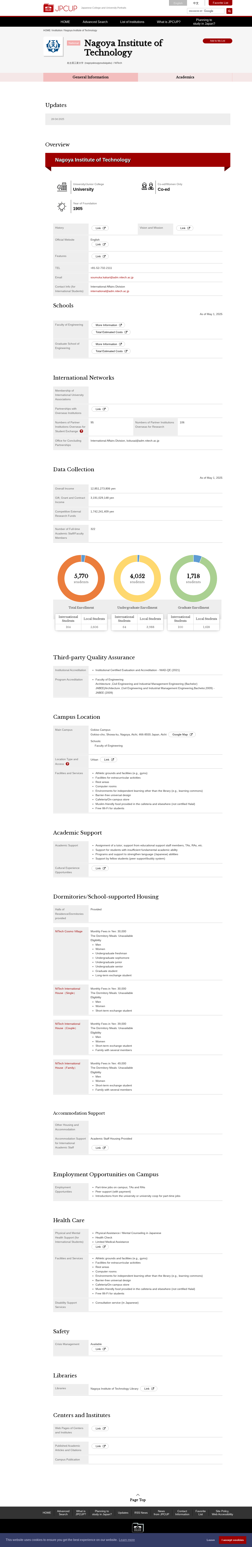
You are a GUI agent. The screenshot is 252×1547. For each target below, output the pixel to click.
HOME (65, 22)
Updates (123, 1512)
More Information (106, 325)
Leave (211, 1540)
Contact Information (182, 1513)
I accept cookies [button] (233, 1540)
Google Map (180, 734)
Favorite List (220, 2)
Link (98, 228)
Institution (57, 30)
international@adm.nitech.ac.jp (110, 291)
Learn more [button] (127, 1540)
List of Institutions (132, 22)
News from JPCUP (161, 1513)
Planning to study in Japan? (102, 1513)
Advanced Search (95, 22)
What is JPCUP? (169, 22)
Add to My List (217, 40)
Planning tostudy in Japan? (204, 21)
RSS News (141, 1512)
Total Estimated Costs (109, 332)
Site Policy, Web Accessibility (222, 1513)
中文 (196, 3)
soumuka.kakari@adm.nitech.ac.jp (112, 277)
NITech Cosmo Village (68, 931)
